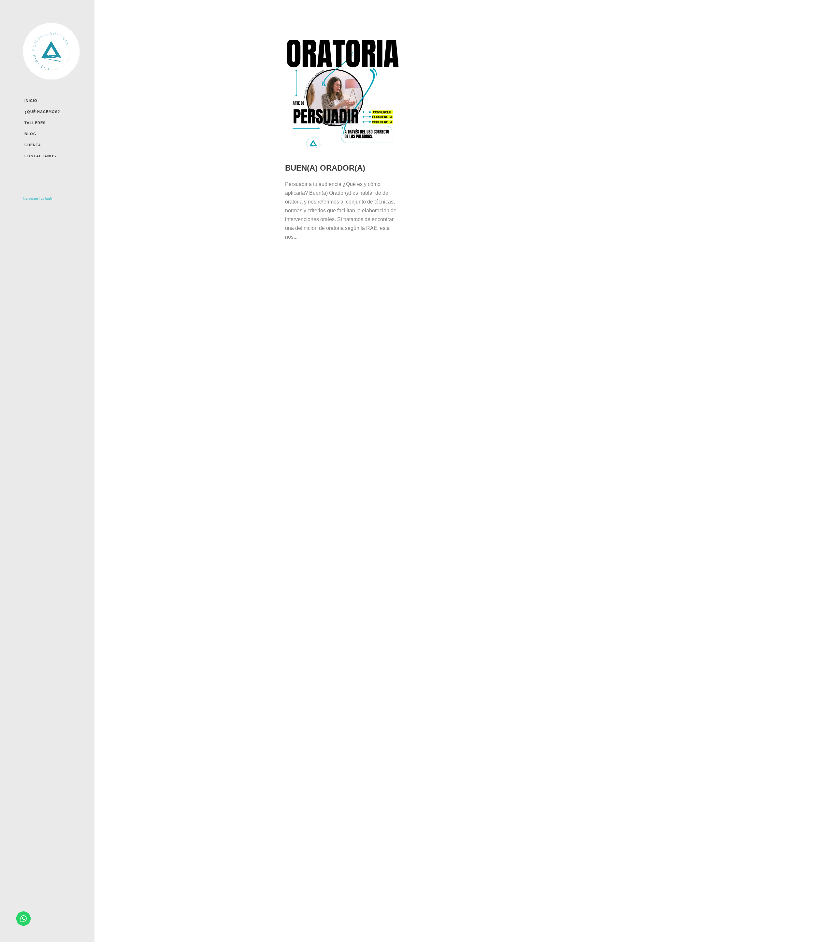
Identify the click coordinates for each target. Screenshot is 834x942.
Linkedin (47, 198)
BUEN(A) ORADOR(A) (325, 167)
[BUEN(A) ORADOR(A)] (342, 97)
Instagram (30, 198)
